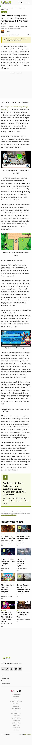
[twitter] (11, 669)
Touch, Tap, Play (16, 723)
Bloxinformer (16, 727)
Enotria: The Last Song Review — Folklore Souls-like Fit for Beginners (23, 588)
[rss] (3, 669)
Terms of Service (5, 678)
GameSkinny (16, 715)
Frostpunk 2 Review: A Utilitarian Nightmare (21, 562)
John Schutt (20, 543)
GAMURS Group (27, 734)
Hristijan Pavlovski (22, 568)
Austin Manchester (6, 596)
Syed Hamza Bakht (6, 624)
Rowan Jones (5, 568)
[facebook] (15, 669)
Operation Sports (16, 718)
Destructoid (16, 711)
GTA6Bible (16, 730)
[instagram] (7, 669)
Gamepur (16, 699)
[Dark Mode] (22, 2)
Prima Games (16, 703)
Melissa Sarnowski (6, 543)
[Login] (29, 2)
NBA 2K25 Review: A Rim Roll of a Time (23, 614)
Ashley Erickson (21, 594)
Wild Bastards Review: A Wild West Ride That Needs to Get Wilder (6, 616)
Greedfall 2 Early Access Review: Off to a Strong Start (8, 538)
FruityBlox (16, 725)
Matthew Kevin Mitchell (23, 619)
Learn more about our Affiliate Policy (9, 514)
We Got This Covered (16, 708)
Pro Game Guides (16, 694)
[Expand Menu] (25, 2)
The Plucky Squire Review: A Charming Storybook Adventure (7, 589)
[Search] (18, 2)
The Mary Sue (16, 720)
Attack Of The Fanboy (16, 701)
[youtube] (20, 669)
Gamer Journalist (16, 713)
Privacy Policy (5, 680)
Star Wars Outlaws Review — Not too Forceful (23, 538)
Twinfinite (16, 696)
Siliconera (16, 706)
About (3, 676)
